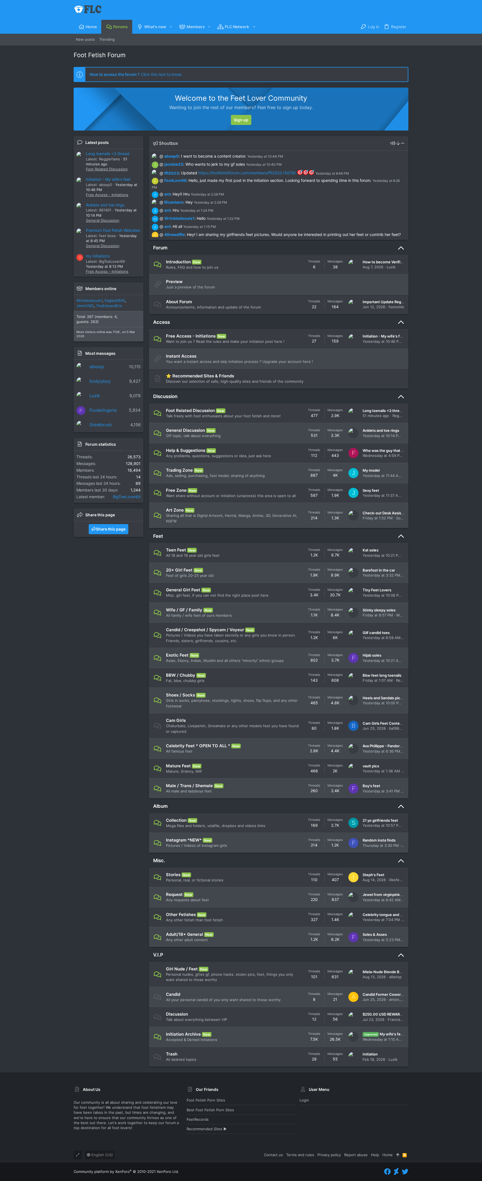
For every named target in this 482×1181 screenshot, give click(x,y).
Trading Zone (179, 470)
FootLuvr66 (175, 180)
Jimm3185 (85, 305)
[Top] (397, 1155)
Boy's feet (371, 786)
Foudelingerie (103, 410)
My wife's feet (384, 1034)
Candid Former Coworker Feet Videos (395, 994)
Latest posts (97, 142)
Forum (160, 247)
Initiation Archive (183, 1034)
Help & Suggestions (185, 450)
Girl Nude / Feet (182, 969)
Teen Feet (176, 550)
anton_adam (399, 999)
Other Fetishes (181, 914)
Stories (173, 874)
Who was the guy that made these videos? (399, 450)
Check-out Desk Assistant (385, 513)
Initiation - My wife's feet (108, 179)
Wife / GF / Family (184, 610)
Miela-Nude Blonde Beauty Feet (390, 972)
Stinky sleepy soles (379, 610)
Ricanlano (173, 202)
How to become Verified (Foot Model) (395, 262)
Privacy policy (329, 1155)
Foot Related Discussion (107, 169)
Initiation (370, 1054)
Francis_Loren (400, 1019)
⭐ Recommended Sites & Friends (200, 376)
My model (371, 470)
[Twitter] (405, 1171)
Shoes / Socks (180, 695)
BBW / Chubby (180, 675)
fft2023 (171, 172)
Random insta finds (379, 840)
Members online (100, 288)
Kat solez (371, 550)
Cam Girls (176, 720)
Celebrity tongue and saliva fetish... (393, 914)
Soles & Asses (375, 934)
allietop (97, 366)
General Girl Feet (183, 589)
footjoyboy (100, 381)
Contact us (273, 1155)
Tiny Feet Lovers (377, 590)
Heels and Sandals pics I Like (387, 698)
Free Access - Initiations (107, 194)
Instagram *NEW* (184, 840)
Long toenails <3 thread (107, 153)
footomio (396, 307)
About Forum (179, 301)
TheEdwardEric (109, 305)
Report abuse (356, 1155)
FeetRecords (198, 1119)
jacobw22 (173, 164)
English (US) (101, 1155)
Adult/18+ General (184, 934)
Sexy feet (371, 490)
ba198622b (398, 728)
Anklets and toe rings (105, 205)
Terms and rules (300, 1155)
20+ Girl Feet (179, 570)
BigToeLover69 (127, 496)
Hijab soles (372, 655)
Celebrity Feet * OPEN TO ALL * (198, 745)
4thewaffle (174, 234)
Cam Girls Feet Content (383, 723)
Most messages (100, 353)
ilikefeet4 (397, 880)
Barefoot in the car (379, 570)
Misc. (159, 860)
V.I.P (158, 955)
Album (160, 806)
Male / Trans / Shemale (189, 785)
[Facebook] (387, 1171)
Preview (174, 281)
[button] (170, 26)
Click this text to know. (136, 74)
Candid (173, 994)
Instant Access (181, 356)
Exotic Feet (177, 655)
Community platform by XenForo (126, 1171)
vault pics (371, 766)
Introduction (178, 261)
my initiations (98, 256)
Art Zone (175, 510)
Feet (158, 536)
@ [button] (161, 156)
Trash (171, 1054)
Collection (176, 820)
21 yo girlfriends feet (380, 820)
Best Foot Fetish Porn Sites (210, 1110)
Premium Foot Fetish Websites (113, 230)
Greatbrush (101, 424)
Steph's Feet (373, 875)
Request (174, 894)
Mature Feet (178, 765)
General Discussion (102, 220)
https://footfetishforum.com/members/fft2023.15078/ (247, 172)
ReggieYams (402, 415)
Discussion (165, 396)
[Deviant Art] (396, 1171)
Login (304, 1100)
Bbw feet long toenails (382, 675)
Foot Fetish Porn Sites (206, 1100)
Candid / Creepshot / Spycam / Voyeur (205, 629)
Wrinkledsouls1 (89, 300)
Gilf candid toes (376, 632)
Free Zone (176, 490)
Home (387, 1155)
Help (375, 1155)
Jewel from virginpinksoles (386, 894)
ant (167, 194)
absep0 (171, 156)
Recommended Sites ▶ (207, 1129)
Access (161, 322)
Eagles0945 (115, 300)
